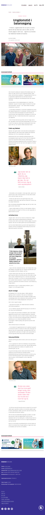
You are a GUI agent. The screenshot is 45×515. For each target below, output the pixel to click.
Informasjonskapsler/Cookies (7, 501)
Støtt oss (3, 493)
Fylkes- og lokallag (5, 499)
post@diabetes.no (8, 468)
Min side (3, 495)
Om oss (2, 491)
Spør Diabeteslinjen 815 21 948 (15, 470)
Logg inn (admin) (5, 503)
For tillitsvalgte (4, 497)
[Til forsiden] (6, 5)
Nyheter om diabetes (16, 12)
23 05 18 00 (7, 466)
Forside (10, 12)
